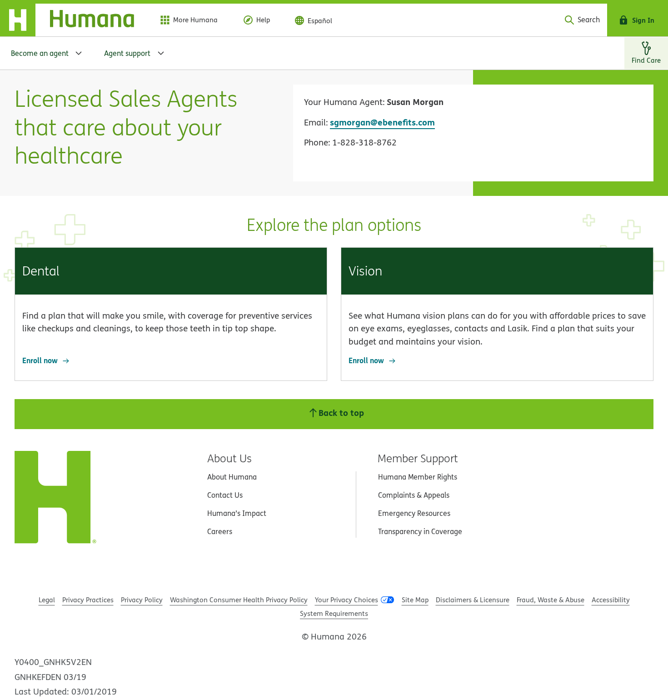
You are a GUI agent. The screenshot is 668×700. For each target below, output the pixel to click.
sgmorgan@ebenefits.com (382, 122)
